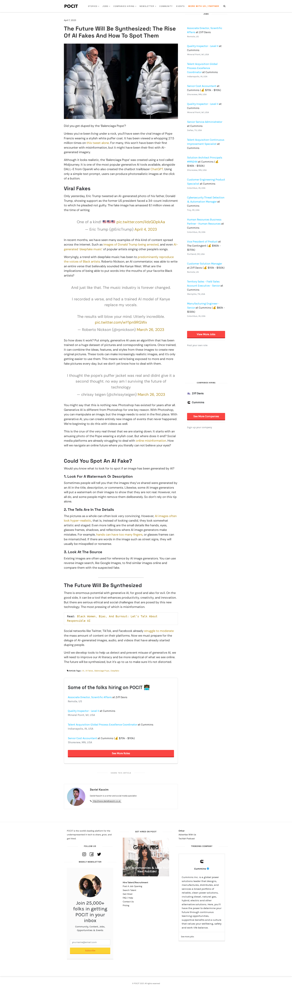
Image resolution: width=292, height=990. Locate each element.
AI (83, 670)
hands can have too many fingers (119, 534)
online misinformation (151, 441)
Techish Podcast (187, 838)
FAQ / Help (128, 897)
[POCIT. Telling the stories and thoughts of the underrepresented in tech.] (71, 6)
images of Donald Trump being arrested (131, 244)
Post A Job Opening (132, 886)
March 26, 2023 (150, 329)
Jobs (105, 6)
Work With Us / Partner (203, 6)
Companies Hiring (123, 6)
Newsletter (147, 6)
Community (166, 6)
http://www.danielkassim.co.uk (107, 801)
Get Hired (127, 894)
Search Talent (129, 890)
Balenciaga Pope (101, 670)
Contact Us (128, 901)
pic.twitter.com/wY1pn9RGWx (121, 322)
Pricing (126, 905)
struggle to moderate (159, 631)
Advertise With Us (187, 834)
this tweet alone (98, 143)
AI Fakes (89, 670)
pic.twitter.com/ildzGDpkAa (140, 221)
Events (180, 6)
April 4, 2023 (145, 229)
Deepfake (115, 670)
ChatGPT (157, 169)
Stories (92, 6)
